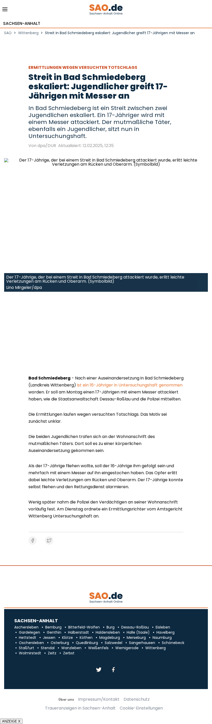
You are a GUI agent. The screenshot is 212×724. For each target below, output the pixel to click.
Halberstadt (78, 632)
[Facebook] (113, 670)
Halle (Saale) (138, 632)
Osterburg (60, 642)
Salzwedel (113, 642)
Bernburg (53, 627)
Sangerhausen (142, 642)
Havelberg (165, 632)
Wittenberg (155, 647)
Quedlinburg (87, 642)
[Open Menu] (5, 11)
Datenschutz (137, 699)
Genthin (54, 632)
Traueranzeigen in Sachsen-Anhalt (80, 708)
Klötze (67, 637)
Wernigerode (127, 647)
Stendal (48, 647)
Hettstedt (27, 637)
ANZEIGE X (11, 721)
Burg (111, 627)
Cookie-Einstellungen (141, 708)
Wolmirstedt (30, 653)
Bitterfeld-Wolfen (84, 627)
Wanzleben (71, 647)
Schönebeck (173, 642)
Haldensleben (108, 632)
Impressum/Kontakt (98, 699)
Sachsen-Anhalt (21, 23)
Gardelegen (29, 632)
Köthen (86, 637)
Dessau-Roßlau (135, 627)
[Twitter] (99, 670)
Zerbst (68, 653)
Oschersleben (31, 642)
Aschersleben (26, 627)
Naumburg (162, 637)
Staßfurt (26, 647)
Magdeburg (109, 637)
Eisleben (163, 627)
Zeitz (52, 653)
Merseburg (136, 637)
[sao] (105, 597)
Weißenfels (98, 647)
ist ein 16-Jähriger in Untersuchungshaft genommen (130, 385)
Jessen (49, 637)
